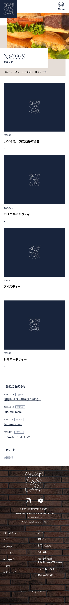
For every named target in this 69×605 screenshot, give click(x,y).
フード (9, 546)
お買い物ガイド (45, 575)
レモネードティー (15, 359)
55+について (9, 532)
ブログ (41, 532)
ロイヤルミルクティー (18, 214)
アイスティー (12, 286)
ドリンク (10, 553)
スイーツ (10, 559)
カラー (9, 566)
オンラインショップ (47, 568)
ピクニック (11, 572)
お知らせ (20, 394)
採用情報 (42, 552)
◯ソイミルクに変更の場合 (22, 141)
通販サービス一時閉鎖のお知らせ (22, 399)
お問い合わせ (45, 545)
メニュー (7, 539)
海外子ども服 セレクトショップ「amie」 (50, 560)
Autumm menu (13, 412)
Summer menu (13, 424)
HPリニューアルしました (17, 437)
